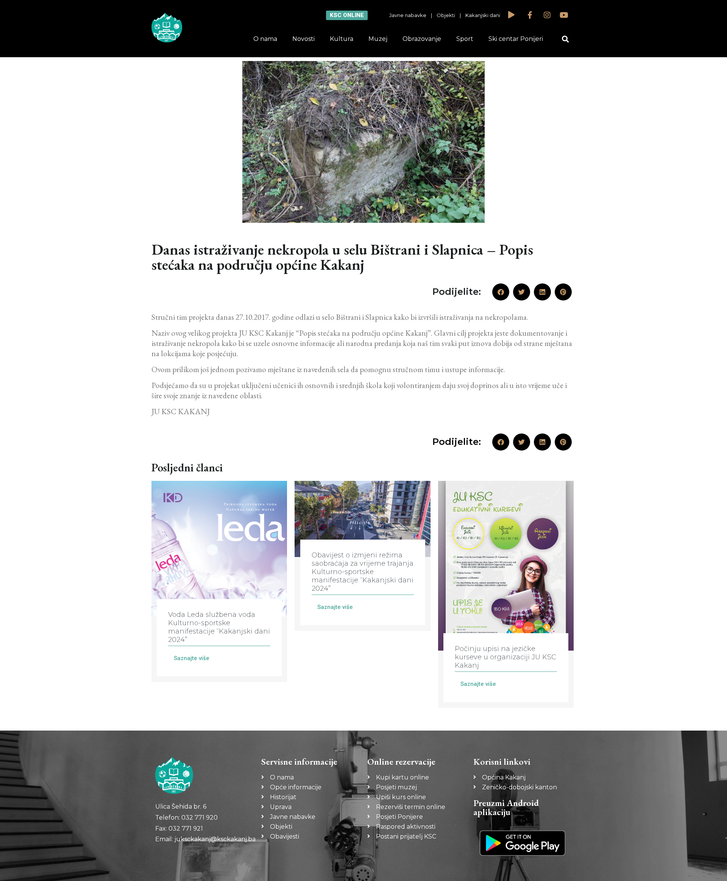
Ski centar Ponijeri (515, 38)
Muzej (377, 38)
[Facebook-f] (530, 15)
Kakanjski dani (482, 15)
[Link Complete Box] (219, 581)
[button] (565, 39)
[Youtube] (564, 15)
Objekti (445, 15)
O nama (265, 38)
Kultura (341, 38)
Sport (464, 38)
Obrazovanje (422, 38)
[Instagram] (547, 15)
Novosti (303, 38)
